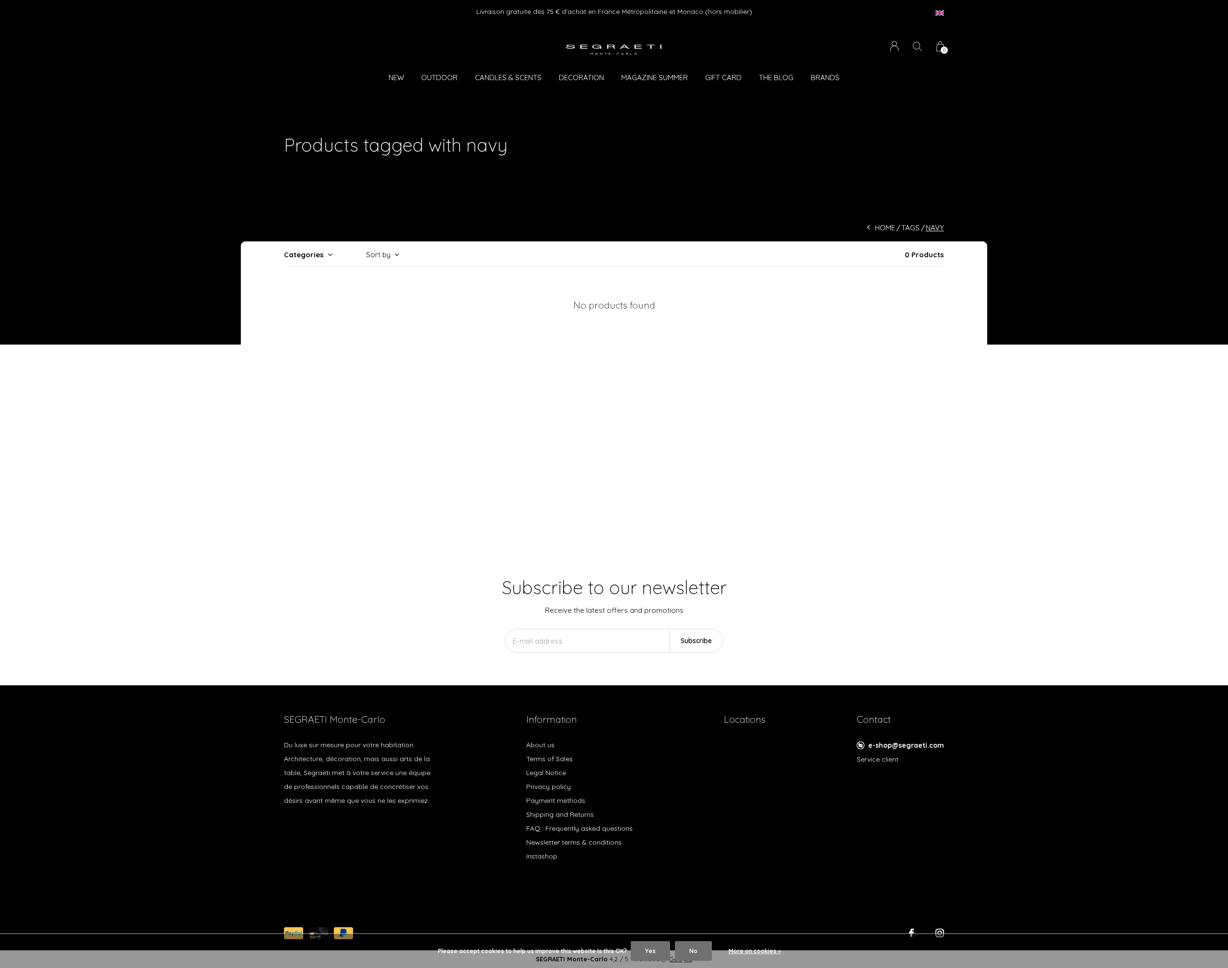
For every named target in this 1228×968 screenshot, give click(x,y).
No (693, 951)
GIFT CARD (723, 77)
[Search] (917, 46)
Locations (745, 719)
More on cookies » (755, 951)
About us (540, 745)
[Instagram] (939, 933)
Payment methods (555, 800)
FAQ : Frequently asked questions (579, 828)
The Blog (776, 77)
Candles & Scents (508, 77)
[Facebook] (911, 933)
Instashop (541, 856)
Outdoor (439, 77)
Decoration (581, 77)
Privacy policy (548, 786)
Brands (825, 77)
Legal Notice (546, 772)
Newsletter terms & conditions (574, 842)
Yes (650, 951)
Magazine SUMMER (654, 77)
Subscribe (696, 640)
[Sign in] (894, 46)
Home (885, 227)
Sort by (378, 254)
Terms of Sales (549, 758)
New (396, 77)
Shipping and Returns (560, 814)
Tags (910, 227)
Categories (304, 254)
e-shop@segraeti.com (906, 745)
